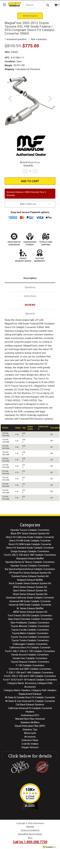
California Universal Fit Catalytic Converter (30, 708)
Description (30, 278)
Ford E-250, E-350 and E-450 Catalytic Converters (30, 554)
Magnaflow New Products (30, 834)
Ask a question (39, 39)
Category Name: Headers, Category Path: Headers (30, 690)
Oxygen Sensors (30, 747)
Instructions (30, 296)
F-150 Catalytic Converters (30, 665)
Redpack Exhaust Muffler (30, 579)
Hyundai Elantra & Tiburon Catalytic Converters (30, 562)
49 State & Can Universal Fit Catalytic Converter (30, 701)
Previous (10, 98)
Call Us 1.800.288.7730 (30, 842)
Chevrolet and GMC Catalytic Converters (30, 668)
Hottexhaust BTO (30, 715)
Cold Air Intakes (30, 743)
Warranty (30, 313)
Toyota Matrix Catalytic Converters (30, 633)
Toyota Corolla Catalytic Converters (30, 629)
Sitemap (30, 827)
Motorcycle (30, 733)
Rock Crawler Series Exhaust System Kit (30, 583)
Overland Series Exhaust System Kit (30, 576)
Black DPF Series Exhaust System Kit (30, 533)
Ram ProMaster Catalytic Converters (30, 622)
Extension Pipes (30, 740)
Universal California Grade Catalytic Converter (30, 597)
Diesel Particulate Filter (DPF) (30, 726)
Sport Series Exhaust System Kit (30, 590)
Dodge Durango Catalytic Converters (30, 551)
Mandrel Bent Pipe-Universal (30, 718)
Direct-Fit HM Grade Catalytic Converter (30, 540)
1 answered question (16, 39)
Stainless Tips (30, 729)
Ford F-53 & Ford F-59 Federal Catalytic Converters (30, 679)
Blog (30, 838)
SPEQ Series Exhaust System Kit (30, 587)
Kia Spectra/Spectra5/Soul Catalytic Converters (30, 569)
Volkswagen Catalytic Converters (30, 644)
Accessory (30, 736)
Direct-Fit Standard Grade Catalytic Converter (30, 547)
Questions (30, 287)
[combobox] (37, 4)
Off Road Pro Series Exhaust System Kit (30, 572)
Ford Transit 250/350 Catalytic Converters (30, 615)
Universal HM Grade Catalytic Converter (30, 601)
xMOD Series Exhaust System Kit (30, 611)
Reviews (30, 304)
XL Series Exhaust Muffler (30, 608)
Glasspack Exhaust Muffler (30, 558)
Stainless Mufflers (30, 722)
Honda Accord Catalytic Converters (30, 654)
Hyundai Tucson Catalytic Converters (30, 530)
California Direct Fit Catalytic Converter (30, 647)
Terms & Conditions (30, 830)
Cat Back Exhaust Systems (30, 704)
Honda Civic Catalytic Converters (30, 658)
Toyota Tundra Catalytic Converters (30, 640)
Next (50, 98)
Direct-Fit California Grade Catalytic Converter (30, 537)
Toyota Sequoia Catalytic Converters (30, 661)
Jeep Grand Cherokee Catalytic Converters (30, 619)
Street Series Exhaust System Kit (30, 594)
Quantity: (28, 165)
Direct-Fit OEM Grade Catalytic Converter (30, 544)
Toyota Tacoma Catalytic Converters (30, 636)
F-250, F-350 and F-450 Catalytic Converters (30, 672)
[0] (56, 5)
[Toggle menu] (4, 4)
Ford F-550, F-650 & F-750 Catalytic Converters (30, 651)
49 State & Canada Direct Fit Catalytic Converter (30, 697)
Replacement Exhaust (30, 694)
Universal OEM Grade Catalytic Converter (30, 604)
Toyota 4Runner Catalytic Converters (30, 626)
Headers (30, 711)
